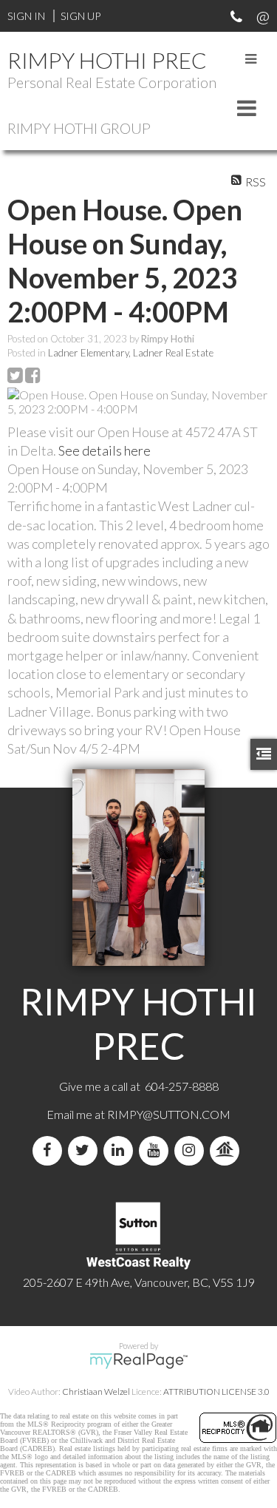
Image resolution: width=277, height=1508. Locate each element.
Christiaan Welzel (96, 1391)
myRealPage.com (138, 1360)
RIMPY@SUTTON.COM (168, 1114)
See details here (104, 450)
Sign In (26, 16)
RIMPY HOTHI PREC (107, 60)
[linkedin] (121, 1150)
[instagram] (192, 1150)
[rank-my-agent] (227, 1150)
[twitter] (85, 1150)
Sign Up (80, 16)
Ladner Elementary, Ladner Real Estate (130, 353)
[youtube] (156, 1150)
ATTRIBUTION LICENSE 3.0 (216, 1391)
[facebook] (50, 1150)
